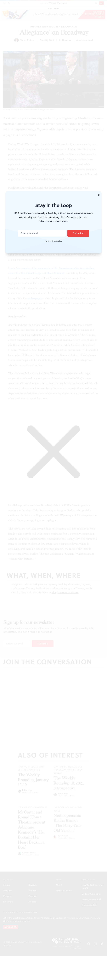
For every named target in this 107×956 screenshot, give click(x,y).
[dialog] (53, 478)
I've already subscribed (53, 241)
